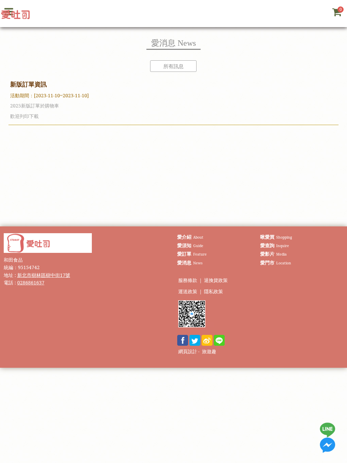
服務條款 (187, 280)
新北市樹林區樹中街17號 (43, 275)
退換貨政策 (216, 280)
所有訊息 (173, 66)
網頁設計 (187, 352)
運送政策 (187, 292)
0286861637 (30, 282)
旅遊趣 (209, 352)
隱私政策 (213, 292)
